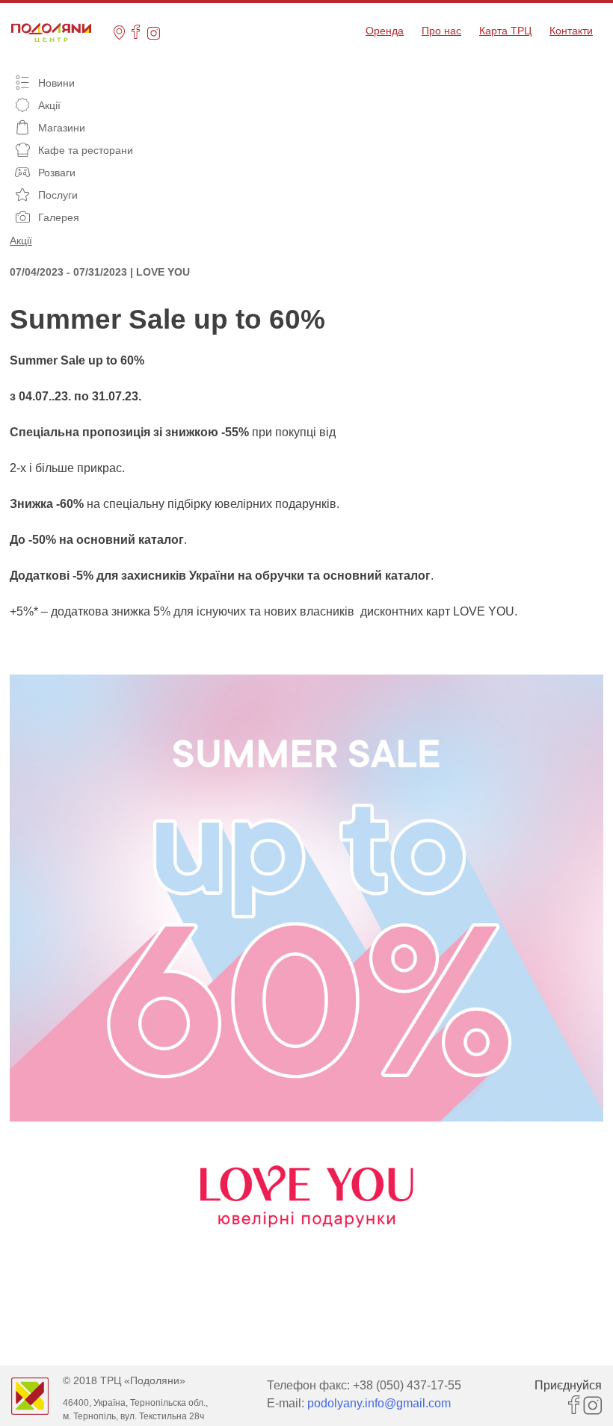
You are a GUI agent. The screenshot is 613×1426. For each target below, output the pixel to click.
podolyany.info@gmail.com (379, 1403)
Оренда (385, 31)
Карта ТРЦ (505, 31)
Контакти (571, 31)
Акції (21, 241)
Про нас (441, 31)
